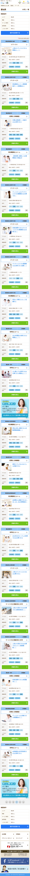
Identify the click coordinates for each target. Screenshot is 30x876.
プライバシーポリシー (7, 838)
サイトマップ (19, 838)
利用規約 (18, 834)
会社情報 (4, 834)
